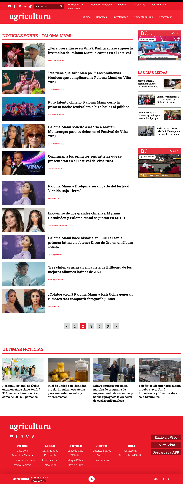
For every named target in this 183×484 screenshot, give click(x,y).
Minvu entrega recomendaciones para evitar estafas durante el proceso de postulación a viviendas (149, 83)
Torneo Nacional (22, 465)
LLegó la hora (75, 450)
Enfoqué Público (75, 460)
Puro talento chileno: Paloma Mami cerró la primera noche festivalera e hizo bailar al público (88, 104)
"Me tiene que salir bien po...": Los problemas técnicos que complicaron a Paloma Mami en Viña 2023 (89, 77)
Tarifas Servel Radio (130, 455)
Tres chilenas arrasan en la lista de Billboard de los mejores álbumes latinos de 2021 (90, 269)
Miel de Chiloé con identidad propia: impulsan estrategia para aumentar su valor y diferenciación (67, 391)
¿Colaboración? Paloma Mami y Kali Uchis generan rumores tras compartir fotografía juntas (90, 296)
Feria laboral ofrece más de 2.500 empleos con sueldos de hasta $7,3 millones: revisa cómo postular (168, 131)
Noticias (85, 17)
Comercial (130, 450)
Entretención (120, 17)
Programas (165, 17)
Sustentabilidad (143, 17)
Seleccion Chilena (22, 455)
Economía (50, 455)
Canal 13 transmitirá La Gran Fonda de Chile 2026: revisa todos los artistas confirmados (168, 99)
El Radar (75, 455)
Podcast (122, 4)
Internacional (50, 460)
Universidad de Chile (22, 460)
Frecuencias (73, 8)
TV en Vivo (139, 4)
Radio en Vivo (159, 4)
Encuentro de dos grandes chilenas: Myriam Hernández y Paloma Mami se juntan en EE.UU (86, 215)
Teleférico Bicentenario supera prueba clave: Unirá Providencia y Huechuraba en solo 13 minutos (160, 391)
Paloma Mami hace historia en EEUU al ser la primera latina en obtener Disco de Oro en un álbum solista (90, 242)
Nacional (50, 465)
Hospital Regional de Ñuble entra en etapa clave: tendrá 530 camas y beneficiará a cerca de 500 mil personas (21, 391)
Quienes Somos (102, 450)
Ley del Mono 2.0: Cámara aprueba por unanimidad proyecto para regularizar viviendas (149, 115)
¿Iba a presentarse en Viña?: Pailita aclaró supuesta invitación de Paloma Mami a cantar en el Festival (90, 50)
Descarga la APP (75, 4)
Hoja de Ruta (75, 465)
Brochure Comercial (101, 4)
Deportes (101, 17)
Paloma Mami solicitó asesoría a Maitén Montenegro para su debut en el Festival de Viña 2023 (88, 131)
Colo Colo (22, 450)
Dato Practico (50, 450)
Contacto (102, 455)
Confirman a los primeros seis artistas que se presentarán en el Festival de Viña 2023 (85, 158)
